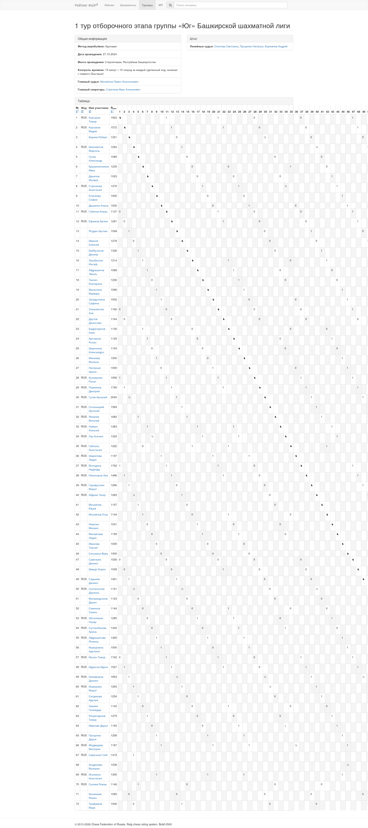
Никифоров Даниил (96, 678)
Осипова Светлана (226, 46)
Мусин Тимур (97, 657)
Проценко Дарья (95, 737)
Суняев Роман (98, 784)
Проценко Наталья (251, 46)
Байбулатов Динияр (96, 252)
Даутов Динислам (95, 321)
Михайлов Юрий (95, 506)
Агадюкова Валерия (95, 766)
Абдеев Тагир (97, 495)
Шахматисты (128, 5)
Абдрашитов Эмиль (96, 272)
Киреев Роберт (98, 137)
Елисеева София (95, 197)
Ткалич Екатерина (95, 282)
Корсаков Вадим (94, 129)
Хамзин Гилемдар (95, 708)
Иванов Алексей (94, 242)
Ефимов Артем (98, 221)
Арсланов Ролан (95, 340)
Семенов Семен (94, 610)
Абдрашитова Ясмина (97, 639)
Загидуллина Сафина (97, 301)
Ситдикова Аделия (95, 698)
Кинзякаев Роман (95, 796)
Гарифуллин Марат (96, 487)
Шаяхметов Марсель (96, 149)
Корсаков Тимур (94, 119)
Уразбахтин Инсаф (96, 262)
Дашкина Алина (98, 205)
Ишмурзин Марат (95, 688)
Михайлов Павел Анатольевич (119, 81)
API (161, 5)
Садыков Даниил (94, 581)
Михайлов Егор (98, 514)
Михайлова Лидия (96, 536)
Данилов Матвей (94, 178)
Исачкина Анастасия (95, 776)
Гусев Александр (95, 158)
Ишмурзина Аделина (96, 649)
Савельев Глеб (98, 755)
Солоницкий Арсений (96, 409)
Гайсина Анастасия (95, 448)
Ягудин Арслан (98, 231)
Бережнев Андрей (276, 46)
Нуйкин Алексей (94, 428)
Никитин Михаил (94, 526)
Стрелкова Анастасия (95, 188)
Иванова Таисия (94, 545)
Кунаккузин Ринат (96, 379)
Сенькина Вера (98, 553)
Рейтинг (109, 5)
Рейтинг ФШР (86, 4)
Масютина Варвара (95, 291)
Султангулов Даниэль (96, 590)
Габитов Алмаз (98, 211)
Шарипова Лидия (95, 457)
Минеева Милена (94, 360)
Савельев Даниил (95, 561)
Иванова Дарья (98, 725)
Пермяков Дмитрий (95, 389)
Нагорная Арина (95, 369)
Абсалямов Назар (96, 620)
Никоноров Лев (98, 475)
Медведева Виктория (96, 747)
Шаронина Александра (96, 350)
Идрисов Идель (98, 667)
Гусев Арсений (98, 397)
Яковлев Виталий (94, 418)
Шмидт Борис (97, 569)
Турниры (147, 5)
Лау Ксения (96, 436)
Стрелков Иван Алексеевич (123, 89)
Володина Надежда (95, 467)
